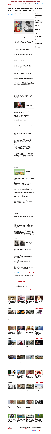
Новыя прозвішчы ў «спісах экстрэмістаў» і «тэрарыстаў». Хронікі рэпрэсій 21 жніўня (38, 26)
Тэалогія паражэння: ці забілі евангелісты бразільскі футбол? (21, 420)
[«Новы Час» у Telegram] (42, 3)
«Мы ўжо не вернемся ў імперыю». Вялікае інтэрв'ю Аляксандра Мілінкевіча (11, 332)
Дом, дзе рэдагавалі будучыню (28, 316)
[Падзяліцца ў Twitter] (11, 14)
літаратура (22, 275)
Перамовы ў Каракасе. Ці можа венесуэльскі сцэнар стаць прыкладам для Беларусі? (20, 377)
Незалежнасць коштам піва (12, 375)
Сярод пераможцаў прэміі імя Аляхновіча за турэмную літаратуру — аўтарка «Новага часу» (12, 302)
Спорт (9, 411)
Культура (15, 13)
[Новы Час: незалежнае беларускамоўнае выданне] (10, 4)
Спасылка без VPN (31, 272)
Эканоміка (10, 353)
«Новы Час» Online (26, 428)
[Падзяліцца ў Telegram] (18, 272)
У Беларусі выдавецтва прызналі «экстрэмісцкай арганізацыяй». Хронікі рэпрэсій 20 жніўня (38, 36)
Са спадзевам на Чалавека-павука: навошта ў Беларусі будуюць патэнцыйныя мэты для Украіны (21, 347)
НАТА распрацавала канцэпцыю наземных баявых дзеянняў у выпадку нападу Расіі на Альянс (38, 47)
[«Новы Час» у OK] (38, 430)
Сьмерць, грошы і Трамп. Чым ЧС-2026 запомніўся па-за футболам (12, 420)
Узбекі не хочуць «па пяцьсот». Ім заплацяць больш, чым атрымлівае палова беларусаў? (38, 347)
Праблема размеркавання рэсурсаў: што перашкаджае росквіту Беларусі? (21, 302)
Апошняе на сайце (38, 13)
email (28, 430)
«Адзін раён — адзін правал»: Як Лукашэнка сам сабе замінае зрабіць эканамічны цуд (21, 362)
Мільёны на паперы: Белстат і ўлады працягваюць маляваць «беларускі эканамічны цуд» (38, 33)
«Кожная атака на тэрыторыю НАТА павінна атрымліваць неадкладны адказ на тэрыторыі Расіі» (38, 40)
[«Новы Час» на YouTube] (39, 430)
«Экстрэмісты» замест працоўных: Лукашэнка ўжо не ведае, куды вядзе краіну (29, 362)
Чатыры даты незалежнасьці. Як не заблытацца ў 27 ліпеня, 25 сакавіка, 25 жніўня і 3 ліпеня (29, 391)
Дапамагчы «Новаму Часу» (27, 289)
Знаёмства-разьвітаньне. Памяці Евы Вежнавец (38, 406)
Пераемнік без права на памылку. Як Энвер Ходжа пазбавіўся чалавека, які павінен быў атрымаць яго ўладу (20, 392)
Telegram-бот (21, 431)
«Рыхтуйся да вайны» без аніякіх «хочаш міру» (11, 346)
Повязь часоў (10, 382)
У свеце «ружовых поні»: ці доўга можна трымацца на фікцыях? (11, 362)
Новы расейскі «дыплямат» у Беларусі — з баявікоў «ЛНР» (30, 332)
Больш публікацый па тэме (38, 308)
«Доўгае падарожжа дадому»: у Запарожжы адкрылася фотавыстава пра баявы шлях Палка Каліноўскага (12, 318)
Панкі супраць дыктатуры (11, 390)
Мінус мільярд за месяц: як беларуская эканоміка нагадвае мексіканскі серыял (39, 362)
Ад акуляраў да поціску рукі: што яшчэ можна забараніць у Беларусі (38, 376)
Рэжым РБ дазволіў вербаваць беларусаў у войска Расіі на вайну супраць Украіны (38, 23)
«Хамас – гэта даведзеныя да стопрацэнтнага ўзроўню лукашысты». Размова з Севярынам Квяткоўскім (30, 302)
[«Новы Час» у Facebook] (37, 3)
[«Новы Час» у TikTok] (39, 3)
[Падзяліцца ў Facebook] (8, 14)
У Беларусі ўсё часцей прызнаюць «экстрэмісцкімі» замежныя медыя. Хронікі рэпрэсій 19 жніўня (38, 44)
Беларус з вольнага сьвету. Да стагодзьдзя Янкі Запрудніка (11, 406)
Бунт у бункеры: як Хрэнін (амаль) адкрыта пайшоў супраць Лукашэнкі (29, 347)
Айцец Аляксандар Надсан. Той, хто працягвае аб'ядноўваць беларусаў (20, 406)
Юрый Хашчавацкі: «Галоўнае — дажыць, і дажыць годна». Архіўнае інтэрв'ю (30, 406)
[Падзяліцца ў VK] (12, 14)
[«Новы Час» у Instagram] (40, 3)
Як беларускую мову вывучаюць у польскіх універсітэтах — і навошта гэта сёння (29, 377)
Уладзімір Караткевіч (27, 275)
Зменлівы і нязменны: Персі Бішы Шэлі (38, 302)
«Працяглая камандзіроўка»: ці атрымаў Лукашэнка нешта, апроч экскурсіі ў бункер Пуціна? (38, 333)
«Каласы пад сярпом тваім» (17, 275)
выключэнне (31, 275)
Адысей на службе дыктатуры (37, 390)
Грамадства (10, 338)
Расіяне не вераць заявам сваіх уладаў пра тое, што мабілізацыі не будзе (38, 29)
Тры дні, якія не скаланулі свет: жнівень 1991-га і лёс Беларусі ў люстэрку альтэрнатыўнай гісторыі (38, 16)
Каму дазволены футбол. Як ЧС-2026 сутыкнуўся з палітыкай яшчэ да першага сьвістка (38, 421)
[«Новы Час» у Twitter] (36, 430)
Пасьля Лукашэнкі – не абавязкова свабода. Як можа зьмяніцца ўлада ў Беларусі (20, 333)
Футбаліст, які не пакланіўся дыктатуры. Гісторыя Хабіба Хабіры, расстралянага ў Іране (30, 421)
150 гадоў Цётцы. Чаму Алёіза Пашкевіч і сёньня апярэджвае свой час (38, 317)
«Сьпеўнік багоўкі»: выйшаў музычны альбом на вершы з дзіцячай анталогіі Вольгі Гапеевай (21, 317)
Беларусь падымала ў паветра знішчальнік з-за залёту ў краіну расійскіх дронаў (38, 20)
